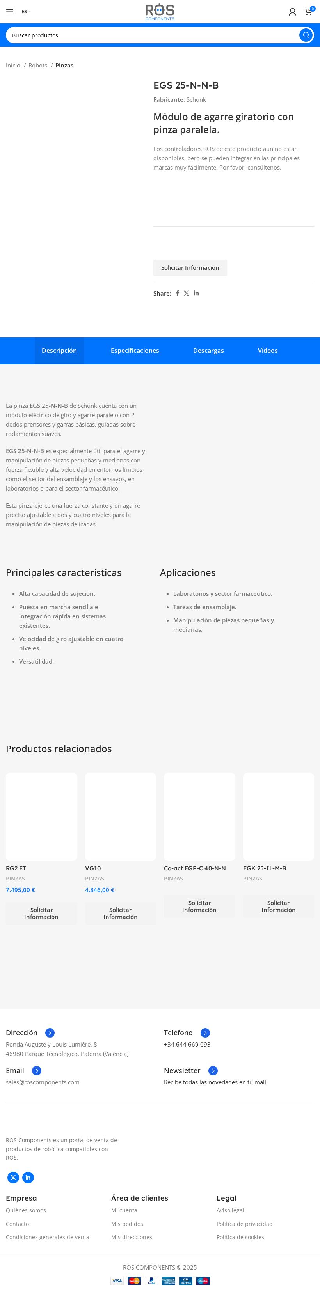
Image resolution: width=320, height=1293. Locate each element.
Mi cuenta (124, 1210)
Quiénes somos (26, 1210)
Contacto (17, 1223)
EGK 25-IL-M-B (264, 868)
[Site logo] (160, 11)
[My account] (292, 11)
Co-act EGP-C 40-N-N (195, 868)
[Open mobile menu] (10, 11)
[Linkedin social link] (196, 293)
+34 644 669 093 (187, 1044)
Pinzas (64, 65)
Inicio (14, 65)
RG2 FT (16, 868)
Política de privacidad (245, 1223)
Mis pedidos (127, 1223)
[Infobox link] (30, 1033)
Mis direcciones (131, 1237)
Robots (38, 65)
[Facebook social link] (177, 293)
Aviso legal (230, 1210)
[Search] (306, 35)
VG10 (93, 868)
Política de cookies (240, 1237)
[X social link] (186, 293)
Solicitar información (190, 267)
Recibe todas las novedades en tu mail (215, 1082)
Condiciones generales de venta (47, 1237)
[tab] (59, 350)
